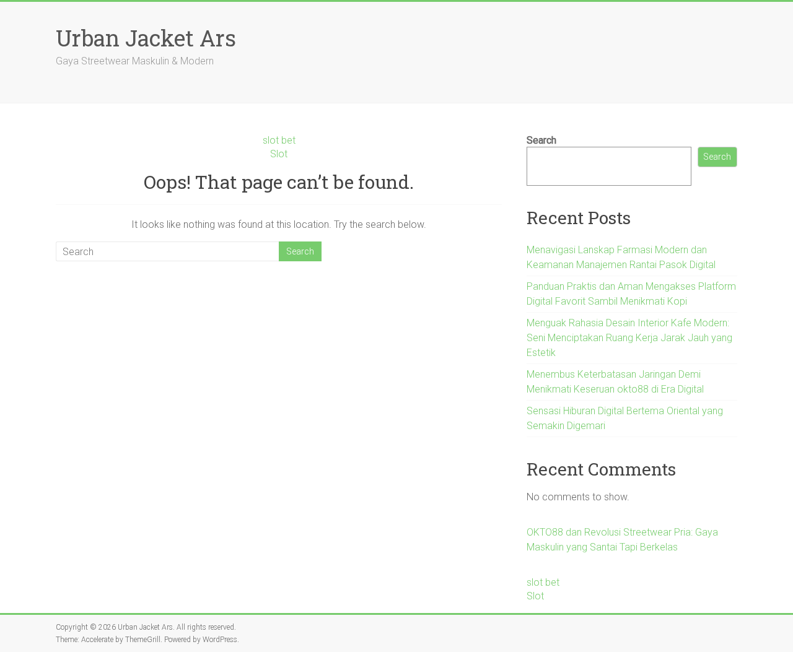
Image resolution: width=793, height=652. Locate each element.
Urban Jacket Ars (146, 38)
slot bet (279, 140)
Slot (278, 154)
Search (541, 140)
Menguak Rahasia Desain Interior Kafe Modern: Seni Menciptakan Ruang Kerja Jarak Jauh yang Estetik (629, 338)
